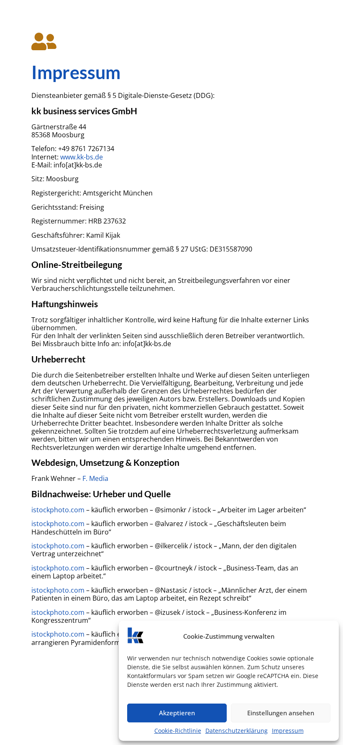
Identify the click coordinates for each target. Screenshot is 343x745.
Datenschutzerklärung (236, 731)
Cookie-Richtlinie (177, 731)
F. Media (95, 478)
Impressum (288, 731)
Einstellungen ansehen (280, 713)
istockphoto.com (57, 509)
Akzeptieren (177, 713)
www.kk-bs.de (81, 157)
